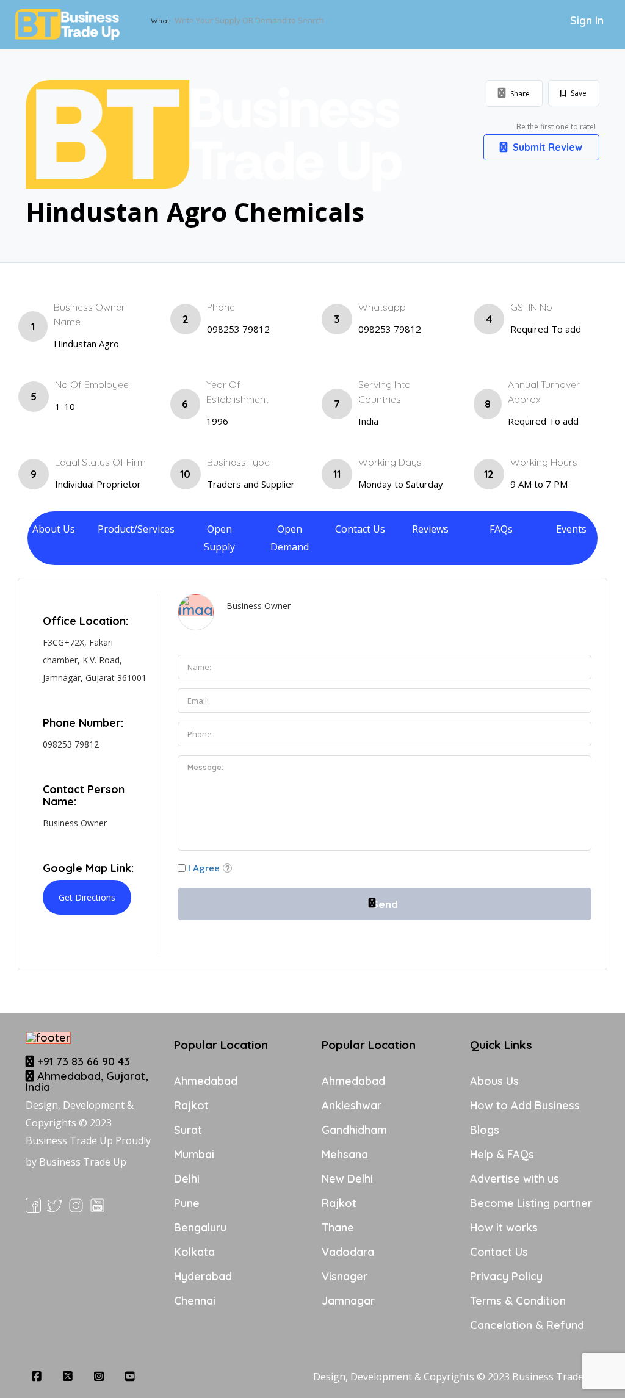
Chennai (194, 1301)
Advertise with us (514, 1179)
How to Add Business (525, 1105)
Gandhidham (354, 1130)
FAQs (501, 529)
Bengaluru (200, 1227)
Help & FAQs (502, 1154)
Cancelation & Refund (527, 1325)
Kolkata (194, 1252)
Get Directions (87, 897)
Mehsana (345, 1154)
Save (578, 93)
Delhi (187, 1179)
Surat (188, 1130)
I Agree (204, 868)
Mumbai (194, 1154)
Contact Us (360, 529)
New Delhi (347, 1179)
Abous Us (494, 1081)
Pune (187, 1203)
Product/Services (136, 529)
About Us (53, 529)
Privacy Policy (506, 1276)
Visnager (344, 1276)
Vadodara (348, 1252)
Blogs (484, 1130)
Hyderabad (203, 1276)
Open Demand (289, 537)
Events (571, 529)
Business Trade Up (82, 1162)
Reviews (430, 529)
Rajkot (191, 1105)
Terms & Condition (518, 1301)
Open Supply (219, 537)
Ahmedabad (205, 1081)
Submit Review (546, 147)
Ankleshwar (351, 1105)
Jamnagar (348, 1301)
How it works (504, 1227)
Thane (338, 1227)
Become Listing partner (531, 1203)
